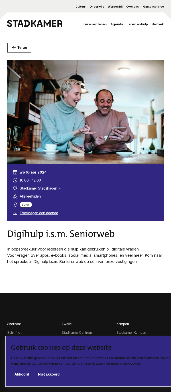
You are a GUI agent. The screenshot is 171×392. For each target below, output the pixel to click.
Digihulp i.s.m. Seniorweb (61, 234)
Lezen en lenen (95, 24)
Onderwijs (97, 6)
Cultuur (80, 6)
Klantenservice (153, 6)
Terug (22, 47)
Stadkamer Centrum (77, 333)
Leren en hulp (137, 24)
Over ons (132, 6)
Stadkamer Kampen (131, 333)
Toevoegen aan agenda (39, 213)
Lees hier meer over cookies (118, 363)
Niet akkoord (49, 374)
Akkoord (21, 374)
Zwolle (66, 324)
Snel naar (14, 324)
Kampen (122, 324)
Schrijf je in (15, 333)
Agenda (116, 24)
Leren (26, 204)
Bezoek (158, 24)
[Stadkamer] (34, 24)
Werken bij (115, 6)
